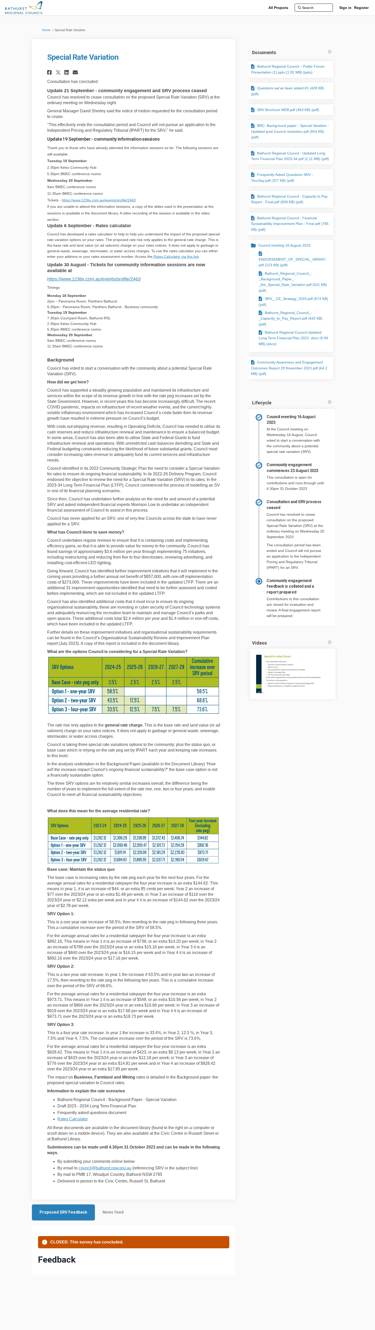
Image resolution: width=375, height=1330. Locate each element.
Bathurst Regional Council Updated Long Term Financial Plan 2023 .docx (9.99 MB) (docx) (293, 338)
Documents (264, 52)
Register (361, 8)
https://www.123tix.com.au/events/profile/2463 (99, 200)
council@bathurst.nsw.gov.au (105, 1168)
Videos (259, 643)
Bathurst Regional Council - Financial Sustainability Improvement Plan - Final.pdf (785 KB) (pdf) (290, 224)
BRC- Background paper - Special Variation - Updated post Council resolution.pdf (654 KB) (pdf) (290, 131)
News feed (113, 1212)
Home (46, 30)
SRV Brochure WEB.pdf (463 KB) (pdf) (288, 110)
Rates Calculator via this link (176, 257)
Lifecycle (261, 402)
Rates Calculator (72, 1119)
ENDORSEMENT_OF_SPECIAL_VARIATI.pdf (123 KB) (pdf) (293, 262)
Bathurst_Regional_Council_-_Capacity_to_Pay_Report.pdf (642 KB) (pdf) (290, 318)
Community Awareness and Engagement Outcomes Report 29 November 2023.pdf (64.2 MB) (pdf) (289, 368)
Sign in (345, 8)
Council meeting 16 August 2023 (284, 245)
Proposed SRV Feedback (63, 1212)
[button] (50, 72)
